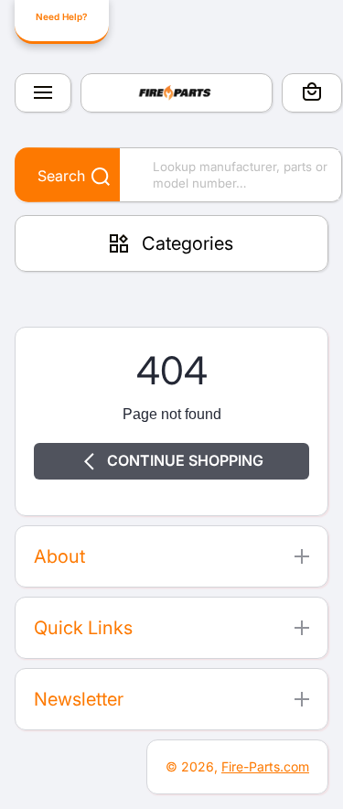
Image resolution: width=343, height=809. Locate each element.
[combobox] (178, 174)
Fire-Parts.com (265, 766)
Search (61, 176)
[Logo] (176, 93)
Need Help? (61, 16)
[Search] (91, 177)
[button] (312, 94)
